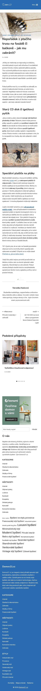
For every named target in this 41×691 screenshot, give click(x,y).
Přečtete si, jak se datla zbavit (13, 254)
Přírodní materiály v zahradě (9, 314)
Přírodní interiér (28, 533)
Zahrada (5, 470)
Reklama (30, 683)
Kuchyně (5, 496)
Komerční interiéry (8, 509)
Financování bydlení (9, 477)
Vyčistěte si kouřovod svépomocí (19, 368)
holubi (12, 180)
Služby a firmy (7, 473)
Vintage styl (6, 671)
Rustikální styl (7, 674)
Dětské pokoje (7, 502)
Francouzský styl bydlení (13, 521)
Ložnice (5, 493)
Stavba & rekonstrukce (10, 467)
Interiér (4, 464)
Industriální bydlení (30, 521)
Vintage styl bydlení (12, 551)
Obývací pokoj (7, 489)
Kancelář (5, 506)
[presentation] (20, 352)
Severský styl (7, 664)
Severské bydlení (26, 540)
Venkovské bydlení (12, 547)
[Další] (35, 360)
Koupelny (5, 499)
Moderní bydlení (11, 532)
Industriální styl (7, 658)
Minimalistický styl (11, 529)
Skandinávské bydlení (13, 543)
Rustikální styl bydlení (9, 540)
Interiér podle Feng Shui (9, 525)
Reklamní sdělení (14, 35)
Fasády (4, 35)
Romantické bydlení (27, 537)
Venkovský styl (7, 667)
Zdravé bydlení (29, 551)
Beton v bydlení (5, 518)
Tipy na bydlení (26, 35)
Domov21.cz (23, 687)
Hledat (34, 429)
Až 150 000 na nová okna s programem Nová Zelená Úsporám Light (31, 317)
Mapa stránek (20, 683)
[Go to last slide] (5, 360)
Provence (5, 661)
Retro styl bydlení (11, 536)
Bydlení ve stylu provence (22, 518)
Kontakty (11, 683)
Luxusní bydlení (26, 525)
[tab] (16, 381)
